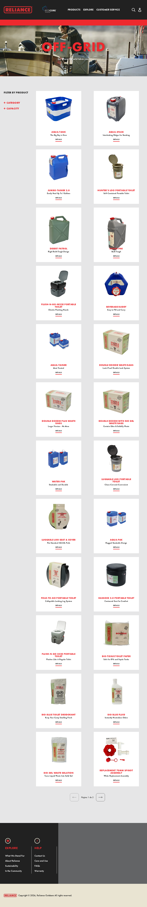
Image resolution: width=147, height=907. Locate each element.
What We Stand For (15, 855)
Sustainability (11, 865)
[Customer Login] (139, 9)
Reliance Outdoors (45, 895)
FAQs (37, 865)
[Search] (133, 10)
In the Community (13, 870)
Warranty (39, 870)
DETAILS (58, 139)
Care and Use (41, 860)
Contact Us (39, 855)
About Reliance (12, 860)
